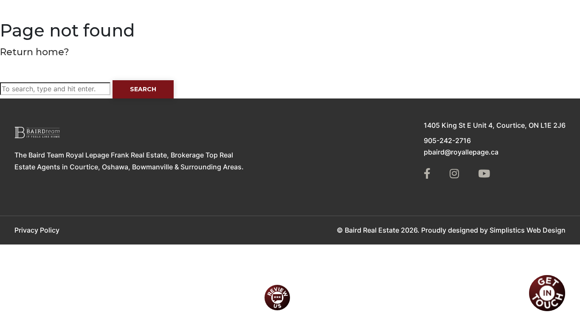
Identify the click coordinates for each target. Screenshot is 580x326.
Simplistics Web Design (528, 230)
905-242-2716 (447, 140)
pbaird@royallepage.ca (461, 152)
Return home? (34, 52)
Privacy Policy (36, 230)
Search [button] (143, 89)
